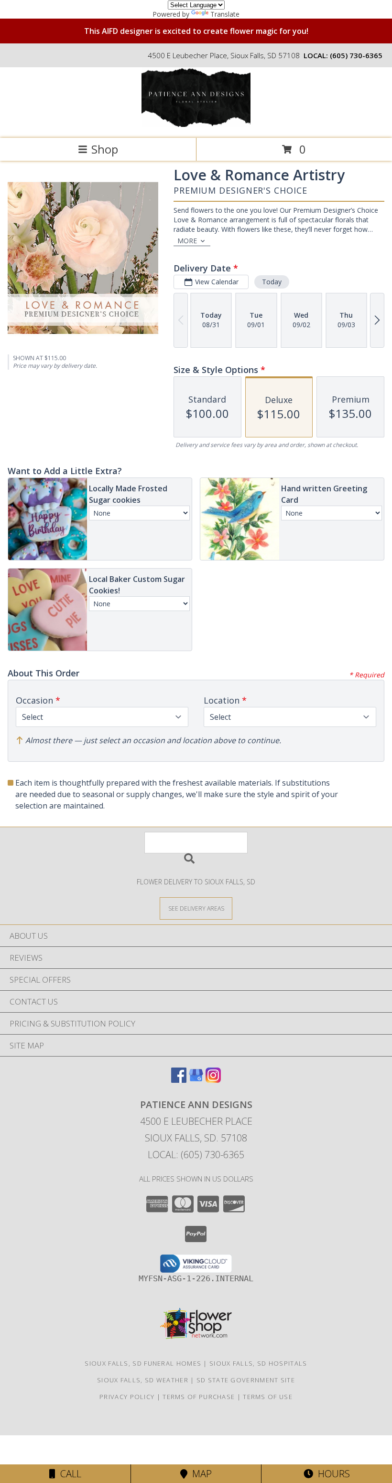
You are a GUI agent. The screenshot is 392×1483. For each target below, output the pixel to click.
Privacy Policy (126, 1396)
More (187, 240)
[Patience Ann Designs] (196, 124)
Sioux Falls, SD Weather (142, 1380)
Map (199, 1473)
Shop (104, 149)
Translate (225, 14)
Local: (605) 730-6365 (196, 1154)
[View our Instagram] (213, 1079)
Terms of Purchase (199, 1396)
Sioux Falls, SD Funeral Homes (143, 1363)
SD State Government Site (245, 1380)
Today (272, 281)
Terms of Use (268, 1396)
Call (68, 1473)
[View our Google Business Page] (196, 1079)
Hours (331, 1473)
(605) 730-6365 (356, 55)
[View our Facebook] (178, 1079)
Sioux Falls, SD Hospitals (258, 1363)
